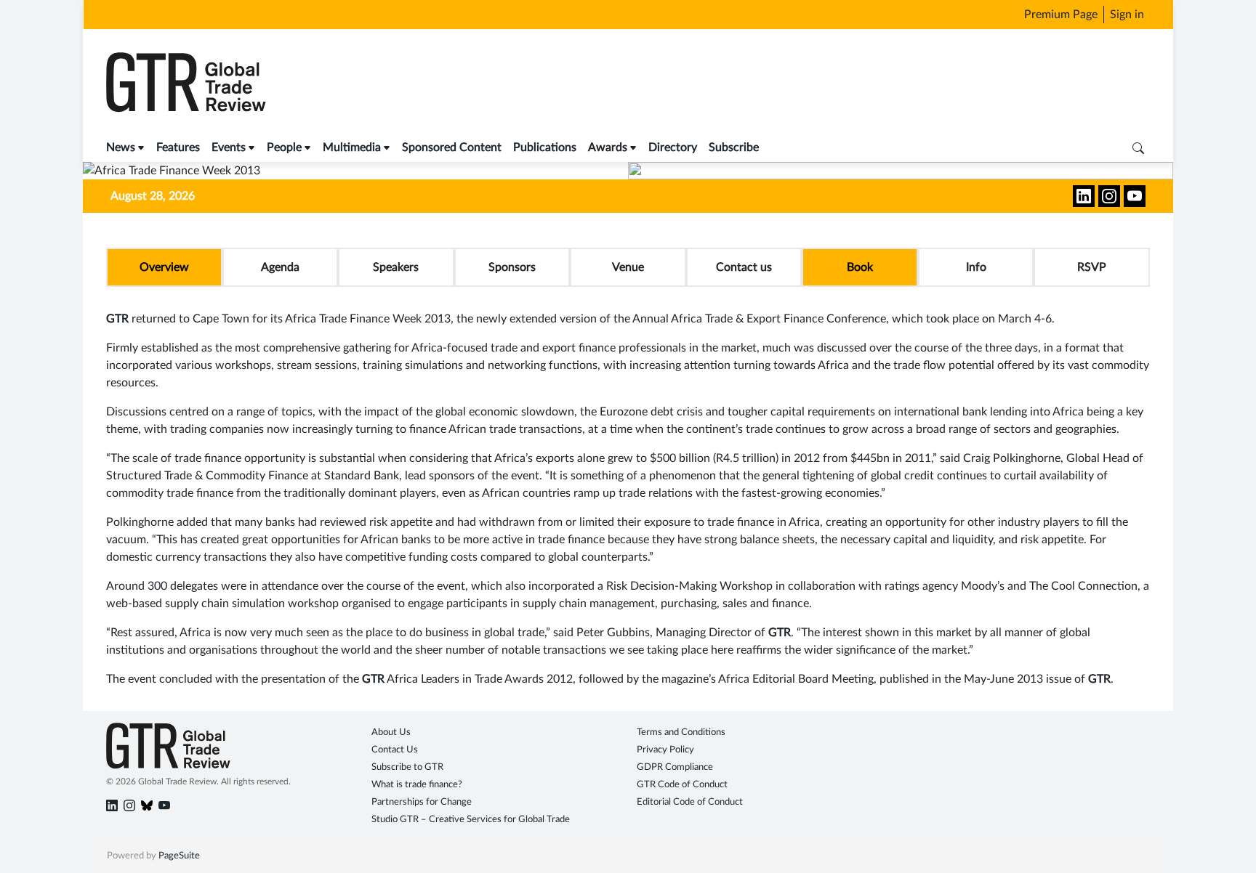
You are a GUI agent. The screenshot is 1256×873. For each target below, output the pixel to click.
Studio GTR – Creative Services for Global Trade (470, 819)
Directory (672, 147)
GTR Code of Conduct (682, 784)
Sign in (1127, 14)
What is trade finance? (416, 784)
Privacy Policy (665, 750)
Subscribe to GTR (407, 767)
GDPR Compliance (675, 767)
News (120, 147)
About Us (391, 732)
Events (229, 147)
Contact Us (394, 750)
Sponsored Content (452, 147)
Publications (544, 147)
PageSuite (179, 856)
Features (178, 147)
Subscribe (734, 147)
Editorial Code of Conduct (690, 802)
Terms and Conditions (681, 732)
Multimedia (352, 147)
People (284, 147)
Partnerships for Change (421, 802)
